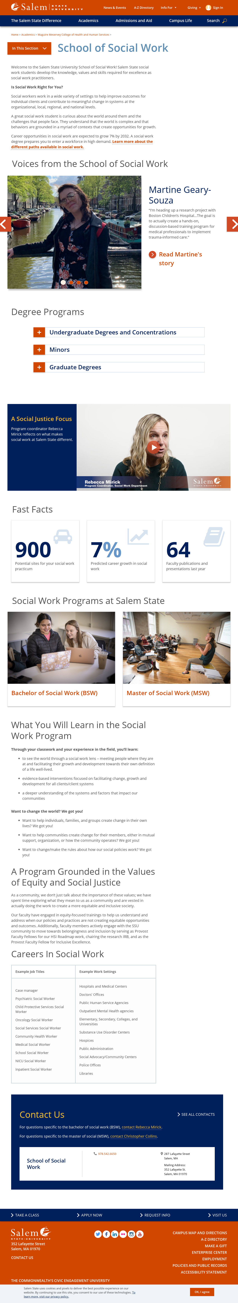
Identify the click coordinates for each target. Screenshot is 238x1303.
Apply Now (91, 1215)
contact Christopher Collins (133, 1136)
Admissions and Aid (134, 20)
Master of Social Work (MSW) (168, 693)
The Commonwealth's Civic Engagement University (60, 1280)
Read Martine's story (180, 258)
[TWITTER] (98, 1234)
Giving (192, 7)
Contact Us (22, 1257)
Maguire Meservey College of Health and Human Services (73, 34)
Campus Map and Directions (200, 1232)
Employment (214, 1259)
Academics (88, 20)
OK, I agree (202, 1292)
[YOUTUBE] (140, 1234)
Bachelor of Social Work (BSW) (54, 693)
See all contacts (198, 1114)
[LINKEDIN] (114, 1234)
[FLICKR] (123, 1234)
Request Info (157, 1215)
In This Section (25, 48)
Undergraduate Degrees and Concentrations (112, 332)
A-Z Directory (144, 7)
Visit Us (220, 1215)
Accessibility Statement (204, 1272)
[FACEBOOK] (106, 1234)
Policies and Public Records (200, 1265)
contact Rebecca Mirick (141, 1127)
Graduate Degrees (75, 367)
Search (213, 20)
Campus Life (180, 20)
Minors (59, 349)
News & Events (115, 7)
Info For (166, 7)
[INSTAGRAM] (131, 1234)
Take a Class (27, 1215)
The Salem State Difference (36, 20)
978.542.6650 (107, 1154)
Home (14, 34)
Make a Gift (216, 1246)
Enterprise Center (209, 1252)
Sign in (218, 7)
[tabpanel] (119, 233)
